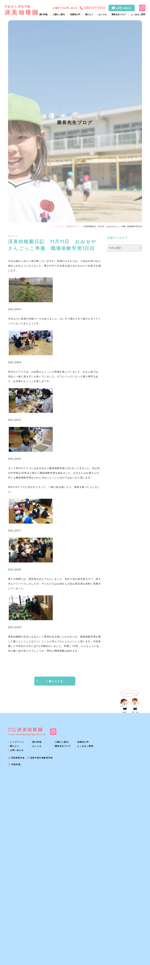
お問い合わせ (124, 8)
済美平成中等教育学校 (41, 757)
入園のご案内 (59, 15)
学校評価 (16, 764)
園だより (89, 15)
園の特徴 (43, 15)
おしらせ (102, 15)
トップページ (59, 226)
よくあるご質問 (138, 15)
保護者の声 (75, 15)
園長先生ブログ (119, 15)
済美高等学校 (18, 757)
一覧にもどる (54, 681)
